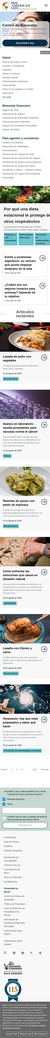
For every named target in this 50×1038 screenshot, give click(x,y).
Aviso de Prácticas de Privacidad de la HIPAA (14, 911)
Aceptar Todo (12, 1034)
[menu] (46, 5)
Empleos (8, 846)
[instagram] (5, 953)
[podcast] (40, 953)
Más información (40, 1034)
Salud (9, 804)
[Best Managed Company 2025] (25, 968)
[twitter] (31, 953)
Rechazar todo (25, 1034)
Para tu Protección (13, 877)
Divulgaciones (10, 881)
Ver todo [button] (6, 97)
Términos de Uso (12, 865)
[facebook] (22, 953)
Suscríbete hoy (25, 43)
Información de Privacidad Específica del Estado (14, 923)
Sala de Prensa (11, 842)
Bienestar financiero (16, 799)
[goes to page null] (41, 258)
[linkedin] (14, 953)
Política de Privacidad (14, 904)
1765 (34, 770)
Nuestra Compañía (13, 850)
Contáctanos (10, 837)
